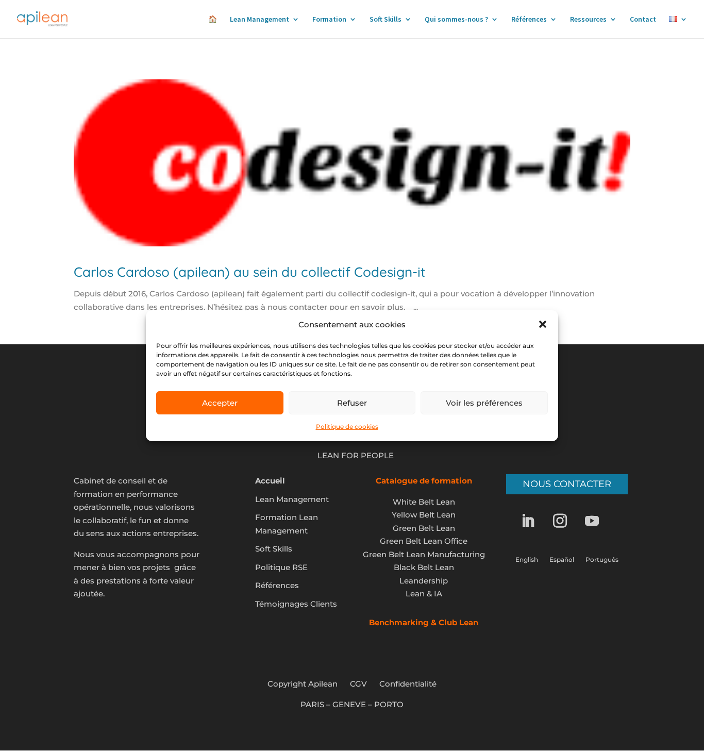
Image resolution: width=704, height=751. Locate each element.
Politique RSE (281, 567)
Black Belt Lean (424, 567)
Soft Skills (385, 19)
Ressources (588, 19)
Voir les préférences (484, 403)
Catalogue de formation (424, 481)
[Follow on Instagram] (567, 521)
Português (601, 559)
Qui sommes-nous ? (456, 19)
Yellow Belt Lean (424, 515)
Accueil (270, 481)
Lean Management (259, 19)
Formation (329, 19)
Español (561, 559)
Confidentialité (408, 684)
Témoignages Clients (296, 604)
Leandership (423, 581)
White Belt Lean (424, 502)
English (526, 559)
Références (529, 19)
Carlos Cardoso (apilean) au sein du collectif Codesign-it (249, 271)
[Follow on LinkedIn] (535, 521)
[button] (543, 324)
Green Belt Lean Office (423, 541)
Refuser (352, 403)
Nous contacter (567, 484)
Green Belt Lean (424, 528)
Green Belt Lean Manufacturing (424, 554)
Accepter (220, 403)
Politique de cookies (347, 426)
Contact (643, 19)
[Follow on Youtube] (599, 521)
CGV (358, 684)
